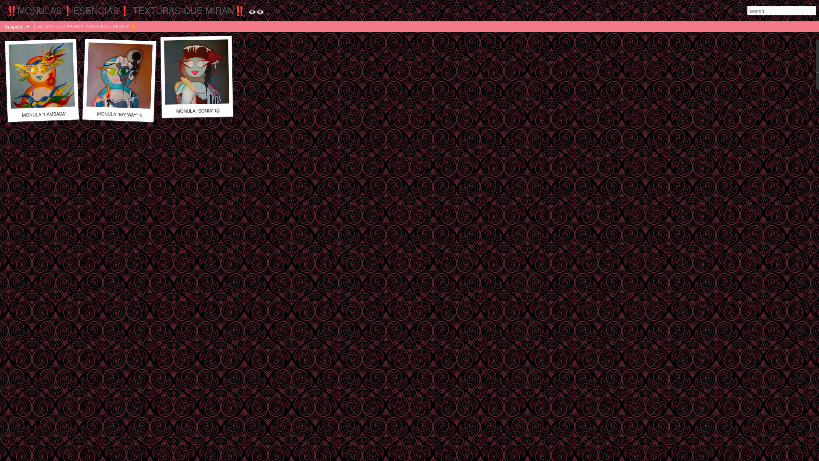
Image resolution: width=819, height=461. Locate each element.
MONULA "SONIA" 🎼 (198, 110)
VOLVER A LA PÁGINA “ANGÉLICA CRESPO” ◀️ (86, 26)
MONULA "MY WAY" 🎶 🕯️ (124, 114)
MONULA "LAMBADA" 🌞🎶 (50, 114)
